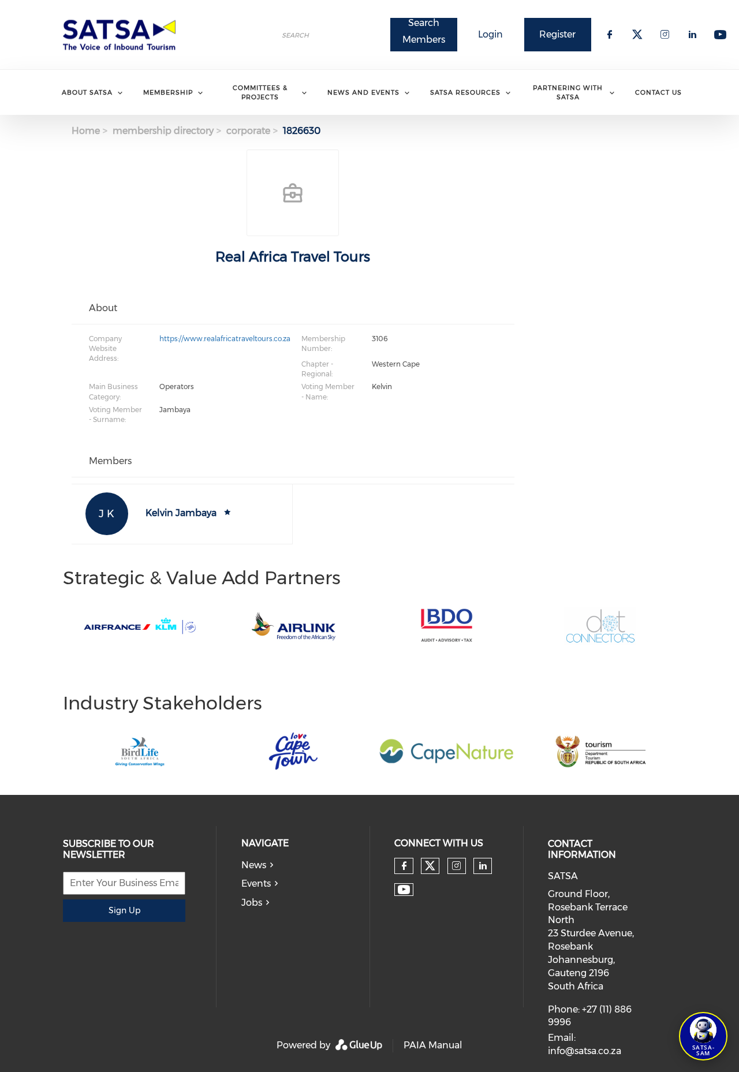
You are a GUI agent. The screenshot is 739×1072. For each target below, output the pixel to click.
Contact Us (658, 92)
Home (86, 130)
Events (256, 883)
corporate (248, 130)
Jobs (251, 902)
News (253, 865)
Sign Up (124, 910)
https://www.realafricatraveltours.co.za (224, 338)
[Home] (123, 34)
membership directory (163, 130)
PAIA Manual (433, 1045)
